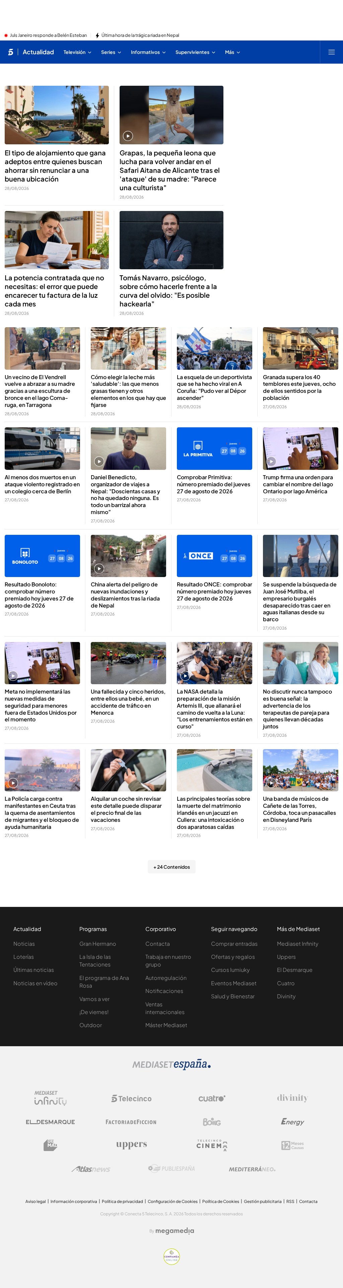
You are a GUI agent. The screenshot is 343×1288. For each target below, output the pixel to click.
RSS (290, 1201)
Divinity (286, 996)
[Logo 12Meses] (292, 1145)
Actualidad (38, 52)
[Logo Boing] (212, 1122)
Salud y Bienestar (233, 996)
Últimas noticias (33, 969)
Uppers (286, 956)
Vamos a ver (94, 998)
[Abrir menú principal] (331, 52)
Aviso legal (35, 1201)
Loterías (23, 956)
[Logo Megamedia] (175, 1231)
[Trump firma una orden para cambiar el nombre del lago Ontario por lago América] (300, 448)
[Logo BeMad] (51, 1145)
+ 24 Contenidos (171, 867)
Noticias (24, 943)
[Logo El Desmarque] (50, 1122)
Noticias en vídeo (35, 983)
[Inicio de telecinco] (10, 52)
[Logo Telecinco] (131, 1098)
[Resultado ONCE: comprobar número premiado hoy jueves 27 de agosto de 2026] (214, 556)
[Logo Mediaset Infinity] (51, 1098)
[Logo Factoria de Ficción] (131, 1122)
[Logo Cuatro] (212, 1098)
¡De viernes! (94, 1011)
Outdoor (90, 1024)
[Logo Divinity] (292, 1098)
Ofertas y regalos (233, 956)
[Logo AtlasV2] (91, 1169)
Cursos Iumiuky (230, 969)
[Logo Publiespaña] (171, 1168)
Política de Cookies (220, 1201)
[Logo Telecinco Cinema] (212, 1145)
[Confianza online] (171, 1263)
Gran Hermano (97, 943)
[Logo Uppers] (131, 1145)
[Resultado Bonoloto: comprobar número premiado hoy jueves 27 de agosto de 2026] (42, 556)
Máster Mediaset (166, 1024)
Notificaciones (164, 990)
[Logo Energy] (292, 1122)
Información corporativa (74, 1201)
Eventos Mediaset (234, 983)
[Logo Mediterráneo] (252, 1168)
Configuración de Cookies (173, 1201)
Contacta (157, 943)
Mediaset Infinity (298, 943)
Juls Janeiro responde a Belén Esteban (48, 35)
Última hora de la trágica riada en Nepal (140, 35)
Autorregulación (166, 977)
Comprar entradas (234, 943)
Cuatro (286, 983)
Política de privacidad (122, 1201)
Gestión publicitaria (263, 1201)
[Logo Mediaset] (171, 1068)
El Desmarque (295, 969)
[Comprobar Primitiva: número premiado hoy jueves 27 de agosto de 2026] (214, 448)
